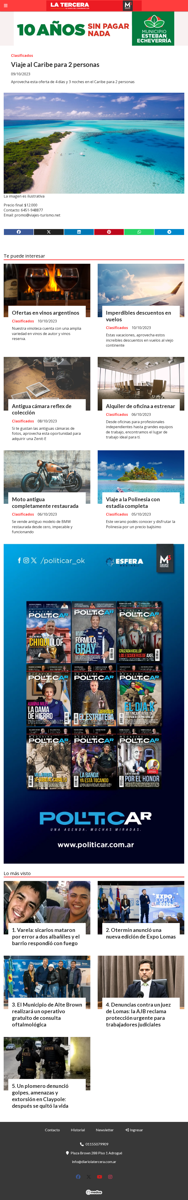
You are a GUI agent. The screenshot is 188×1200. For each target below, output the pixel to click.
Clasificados (22, 55)
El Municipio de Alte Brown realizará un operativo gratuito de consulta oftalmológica (47, 1014)
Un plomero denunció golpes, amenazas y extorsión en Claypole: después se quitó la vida (40, 1096)
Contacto (52, 1130)
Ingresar (136, 1130)
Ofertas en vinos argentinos (45, 312)
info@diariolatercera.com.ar (94, 1161)
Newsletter (105, 1130)
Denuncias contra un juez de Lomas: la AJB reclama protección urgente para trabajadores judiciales (138, 1014)
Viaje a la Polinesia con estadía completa (133, 502)
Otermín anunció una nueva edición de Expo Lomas (141, 933)
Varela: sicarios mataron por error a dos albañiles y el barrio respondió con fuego (46, 936)
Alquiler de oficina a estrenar (140, 406)
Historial (78, 1130)
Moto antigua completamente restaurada (45, 502)
